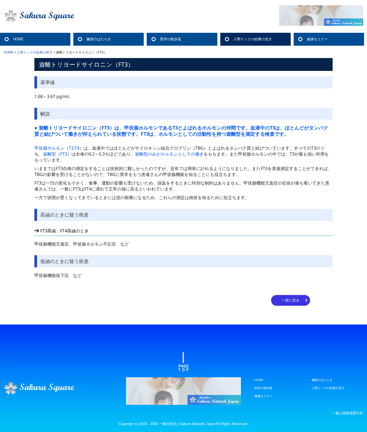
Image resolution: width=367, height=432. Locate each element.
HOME (18, 39)
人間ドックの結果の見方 (252, 39)
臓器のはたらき (99, 39)
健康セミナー (317, 39)
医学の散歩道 (170, 39)
